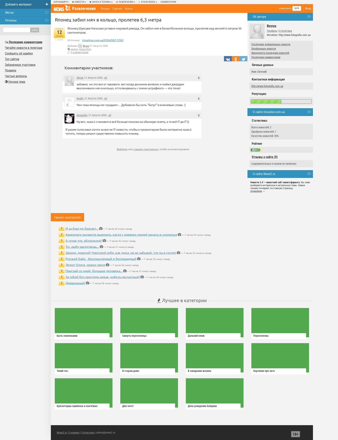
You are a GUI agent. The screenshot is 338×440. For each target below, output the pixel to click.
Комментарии (168, 2)
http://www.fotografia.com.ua (267, 86)
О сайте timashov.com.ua (269, 112)
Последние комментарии (265, 57)
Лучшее (105, 8)
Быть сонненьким (67, 335)
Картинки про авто (264, 370)
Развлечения (126, 2)
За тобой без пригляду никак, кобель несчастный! (103, 277)
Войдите (122, 149)
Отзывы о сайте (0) (265, 157)
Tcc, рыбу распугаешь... (82, 246)
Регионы (11, 20)
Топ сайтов (12, 59)
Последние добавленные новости (270, 44)
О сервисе (74, 432)
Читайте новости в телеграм (23, 48)
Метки (9, 12)
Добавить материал (18, 4)
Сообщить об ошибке (19, 53)
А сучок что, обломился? (84, 240)
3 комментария (79, 52)
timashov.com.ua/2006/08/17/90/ (102, 40)
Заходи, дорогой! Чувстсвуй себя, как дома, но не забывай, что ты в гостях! (121, 252)
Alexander (81, 115)
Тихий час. (63, 370)
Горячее (117, 8)
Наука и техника (101, 2)
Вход (308, 8)
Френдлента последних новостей (270, 52)
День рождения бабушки (202, 406)
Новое (129, 8)
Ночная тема (16, 82)
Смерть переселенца (134, 335)
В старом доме (130, 370)
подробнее (256, 191)
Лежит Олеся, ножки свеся (85, 265)
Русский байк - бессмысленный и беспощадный (101, 259)
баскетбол (85, 49)
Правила (10, 70)
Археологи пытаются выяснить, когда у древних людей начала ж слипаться (121, 234)
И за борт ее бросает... (82, 228)
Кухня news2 (148, 2)
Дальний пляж (196, 335)
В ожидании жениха (199, 370)
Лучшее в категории (184, 300)
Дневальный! (75, 283)
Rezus (86, 45)
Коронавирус (61, 2)
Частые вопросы (16, 76)
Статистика (285, 30)
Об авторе (259, 17)
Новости (79, 2)
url (105, 77)
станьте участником (145, 149)
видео (74, 49)
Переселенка (261, 335)
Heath (79, 98)
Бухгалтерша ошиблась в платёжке (77, 406)
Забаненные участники (20, 65)
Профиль (272, 30)
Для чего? (128, 406)
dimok (79, 77)
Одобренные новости (263, 48)
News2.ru (62, 432)
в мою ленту (285, 8)
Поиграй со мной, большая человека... (94, 271)
